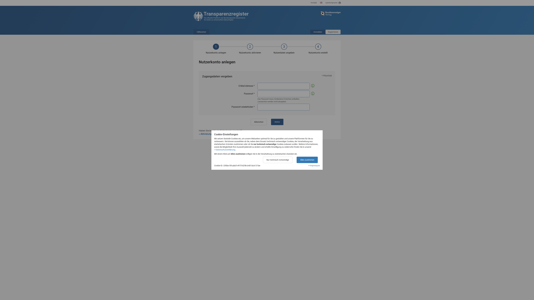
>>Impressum (314, 165)
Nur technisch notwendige (277, 160)
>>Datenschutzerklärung (224, 150)
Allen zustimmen (307, 160)
